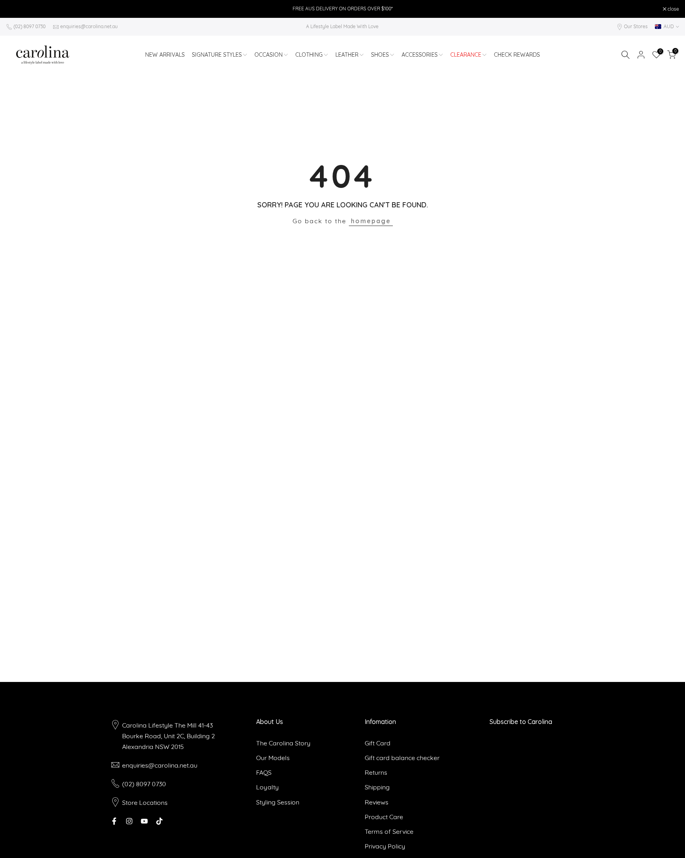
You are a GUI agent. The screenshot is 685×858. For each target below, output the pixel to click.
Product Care (384, 817)
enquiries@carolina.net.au (89, 26)
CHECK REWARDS (517, 54)
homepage (371, 221)
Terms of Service (389, 831)
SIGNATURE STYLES (217, 54)
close (16, 9)
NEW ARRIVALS (165, 54)
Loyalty (267, 787)
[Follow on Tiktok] (159, 821)
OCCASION (268, 54)
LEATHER (346, 54)
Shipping (377, 787)
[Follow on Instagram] (129, 821)
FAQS (264, 772)
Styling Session (277, 802)
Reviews (376, 802)
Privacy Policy (385, 846)
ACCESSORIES (420, 54)
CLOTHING (309, 54)
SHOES (380, 54)
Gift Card (377, 743)
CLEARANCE (465, 54)
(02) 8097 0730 (29, 26)
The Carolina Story (283, 743)
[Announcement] (342, 9)
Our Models (273, 758)
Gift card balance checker (402, 758)
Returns (376, 772)
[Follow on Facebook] (114, 821)
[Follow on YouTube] (144, 821)
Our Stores (636, 26)
